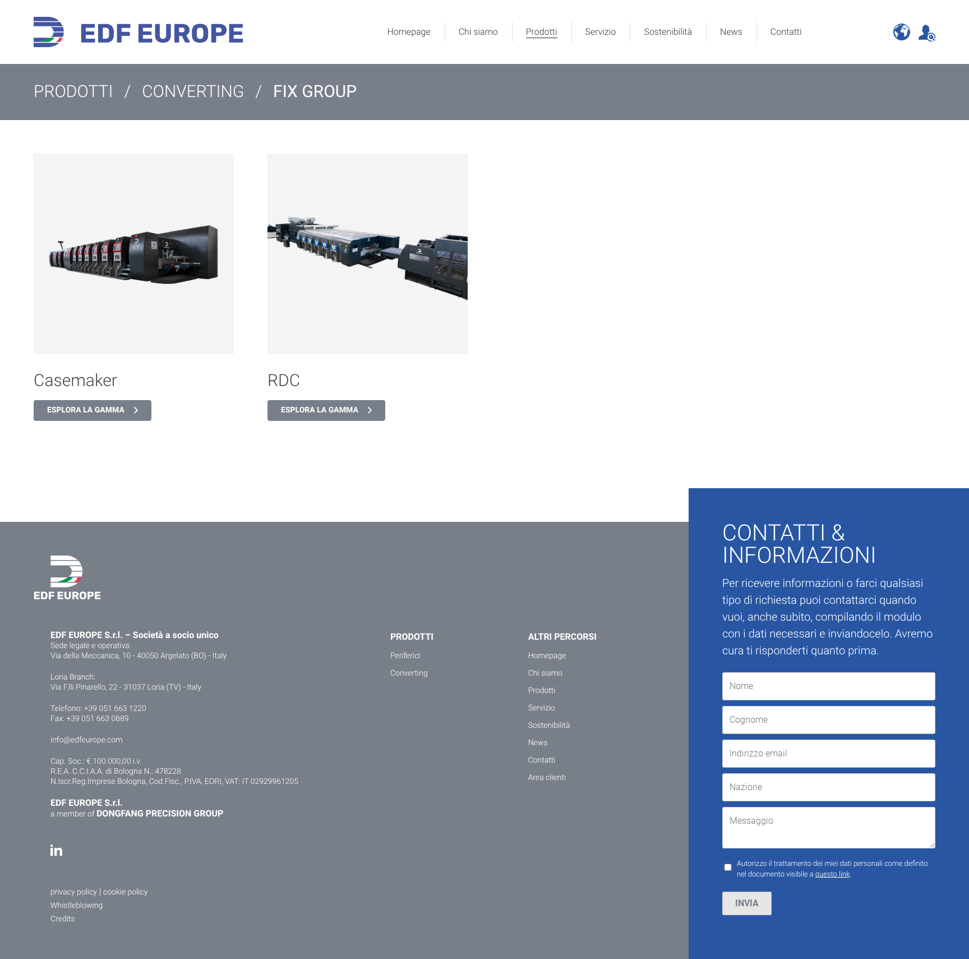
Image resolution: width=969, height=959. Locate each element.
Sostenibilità (668, 31)
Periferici (405, 655)
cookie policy (125, 892)
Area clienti (547, 777)
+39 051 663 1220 (115, 708)
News (731, 31)
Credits (62, 919)
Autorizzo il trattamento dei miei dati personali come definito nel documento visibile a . (832, 869)
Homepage (408, 31)
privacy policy (73, 892)
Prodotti (541, 31)
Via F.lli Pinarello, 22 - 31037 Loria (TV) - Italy (125, 687)
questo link (832, 874)
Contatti (786, 31)
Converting (409, 673)
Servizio (600, 31)
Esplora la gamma (85, 410)
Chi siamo (478, 31)
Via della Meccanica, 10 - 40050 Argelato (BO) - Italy (138, 655)
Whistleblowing (76, 905)
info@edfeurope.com (86, 740)
